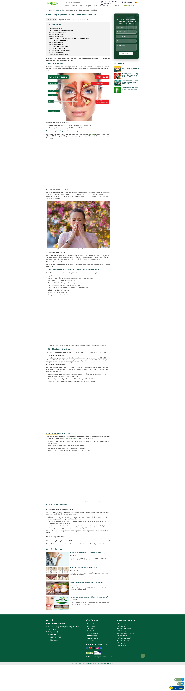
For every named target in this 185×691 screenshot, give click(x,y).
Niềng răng (121, 626)
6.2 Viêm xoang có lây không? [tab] (55, 537)
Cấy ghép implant (123, 624)
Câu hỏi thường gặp (92, 635)
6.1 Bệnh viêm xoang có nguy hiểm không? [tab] (59, 509)
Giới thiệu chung (91, 624)
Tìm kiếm (96, 2)
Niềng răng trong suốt (124, 638)
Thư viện (102, 6)
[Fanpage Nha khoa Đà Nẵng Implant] (87, 648)
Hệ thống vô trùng (92, 631)
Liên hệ (116, 6)
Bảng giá (81, 6)
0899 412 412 (129, 5)
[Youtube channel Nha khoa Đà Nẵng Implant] (90, 648)
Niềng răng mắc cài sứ (124, 635)
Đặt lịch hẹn (128, 2)
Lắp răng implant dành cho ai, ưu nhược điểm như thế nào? (130, 88)
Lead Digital (110, 663)
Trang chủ (49, 10)
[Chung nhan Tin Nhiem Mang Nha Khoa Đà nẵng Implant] (97, 652)
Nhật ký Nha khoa (92, 6)
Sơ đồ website (91, 640)
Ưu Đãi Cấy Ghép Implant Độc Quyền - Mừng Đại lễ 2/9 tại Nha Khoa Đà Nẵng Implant (130, 75)
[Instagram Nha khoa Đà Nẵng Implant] (97, 648)
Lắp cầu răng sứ (123, 631)
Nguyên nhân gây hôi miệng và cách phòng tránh (85, 553)
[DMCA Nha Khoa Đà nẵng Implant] (89, 652)
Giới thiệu (67, 6)
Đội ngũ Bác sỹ (91, 626)
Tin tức (109, 6)
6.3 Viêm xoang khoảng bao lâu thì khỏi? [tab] (59, 541)
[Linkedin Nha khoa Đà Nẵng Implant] (101, 648)
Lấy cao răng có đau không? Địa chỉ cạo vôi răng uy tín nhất (89, 597)
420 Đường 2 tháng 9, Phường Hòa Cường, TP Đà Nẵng (63, 627)
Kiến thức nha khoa (58, 10)
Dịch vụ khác (122, 645)
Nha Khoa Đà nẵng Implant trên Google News (99, 657)
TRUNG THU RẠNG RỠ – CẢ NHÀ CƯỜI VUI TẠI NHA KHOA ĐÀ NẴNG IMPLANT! (130, 68)
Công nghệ (90, 628)
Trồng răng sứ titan (124, 640)
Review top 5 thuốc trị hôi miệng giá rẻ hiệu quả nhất (86, 582)
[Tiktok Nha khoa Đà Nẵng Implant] (94, 648)
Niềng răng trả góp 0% (124, 628)
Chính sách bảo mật (92, 638)
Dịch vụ (74, 6)
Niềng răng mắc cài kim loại (126, 633)
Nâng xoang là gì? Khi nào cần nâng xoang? (83, 567)
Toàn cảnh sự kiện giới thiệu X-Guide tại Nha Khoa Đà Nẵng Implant (130, 82)
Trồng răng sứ (122, 643)
